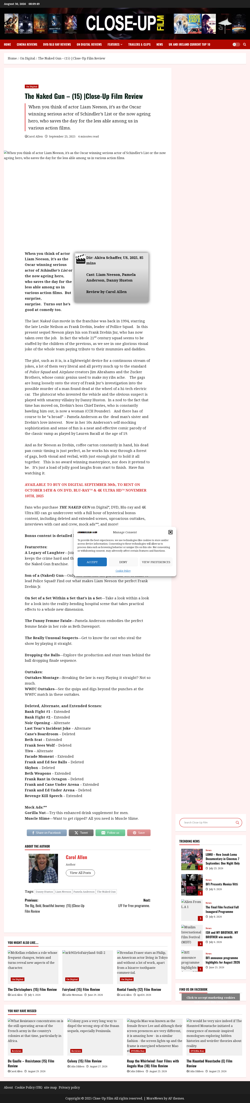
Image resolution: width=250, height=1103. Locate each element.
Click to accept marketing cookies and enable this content (211, 998)
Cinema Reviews (27, 44)
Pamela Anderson (84, 891)
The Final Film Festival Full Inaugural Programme (192, 910)
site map (50, 1087)
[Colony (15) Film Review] (95, 1037)
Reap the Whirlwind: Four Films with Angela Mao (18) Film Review (153, 1063)
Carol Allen (35, 136)
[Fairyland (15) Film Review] (87, 967)
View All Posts (80, 873)
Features (114, 44)
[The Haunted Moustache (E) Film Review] (214, 1037)
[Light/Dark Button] (236, 44)
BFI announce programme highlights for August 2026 (192, 961)
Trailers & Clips (139, 44)
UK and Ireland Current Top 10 (189, 44)
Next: (134, 902)
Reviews (16, 1050)
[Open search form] (244, 44)
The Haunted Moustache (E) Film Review (209, 1063)
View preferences (156, 562)
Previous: (54, 905)
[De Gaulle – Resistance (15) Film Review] (35, 1037)
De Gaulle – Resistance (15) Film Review (31, 1063)
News (159, 44)
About (8, 1087)
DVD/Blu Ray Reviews (57, 44)
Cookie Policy (123, 571)
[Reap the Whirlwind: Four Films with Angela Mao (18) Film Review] (155, 1037)
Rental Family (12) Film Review (139, 989)
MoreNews (154, 1098)
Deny (123, 562)
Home (7, 44)
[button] (170, 532)
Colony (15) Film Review (84, 1060)
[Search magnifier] (237, 822)
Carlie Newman (73, 995)
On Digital (31, 86)
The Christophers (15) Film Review (32, 989)
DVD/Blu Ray (138, 1050)
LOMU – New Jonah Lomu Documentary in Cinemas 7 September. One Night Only (192, 859)
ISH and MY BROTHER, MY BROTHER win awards (192, 935)
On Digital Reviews (89, 44)
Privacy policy (69, 1087)
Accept (92, 562)
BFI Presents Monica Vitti (192, 885)
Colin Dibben (77, 1066)
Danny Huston (44, 891)
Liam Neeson (63, 891)
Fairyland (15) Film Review (81, 989)
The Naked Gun (106, 891)
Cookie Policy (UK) (28, 1087)
